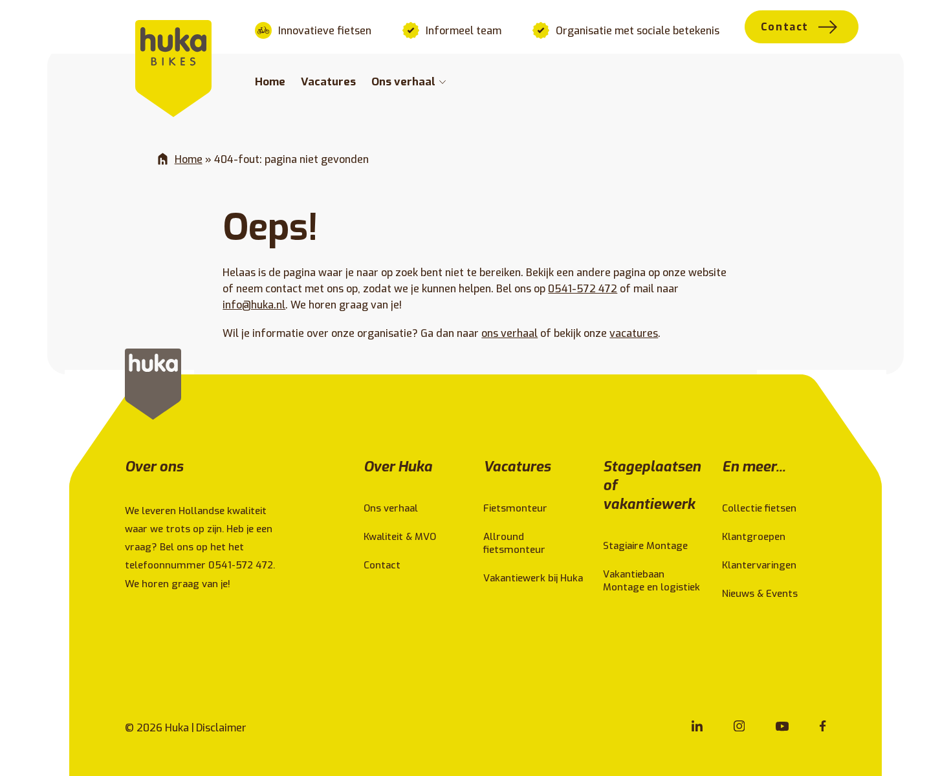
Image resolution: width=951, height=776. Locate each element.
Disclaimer (221, 728)
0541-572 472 (582, 289)
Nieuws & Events (760, 593)
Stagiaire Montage (645, 545)
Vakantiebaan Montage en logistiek (651, 581)
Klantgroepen (753, 536)
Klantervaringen (759, 565)
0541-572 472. (243, 565)
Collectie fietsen (759, 508)
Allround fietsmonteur (514, 543)
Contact (785, 27)
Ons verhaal (403, 81)
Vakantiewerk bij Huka (533, 578)
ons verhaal (509, 333)
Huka (177, 728)
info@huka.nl (254, 305)
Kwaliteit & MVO (400, 536)
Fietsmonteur (515, 508)
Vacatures (328, 81)
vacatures (633, 333)
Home (270, 81)
